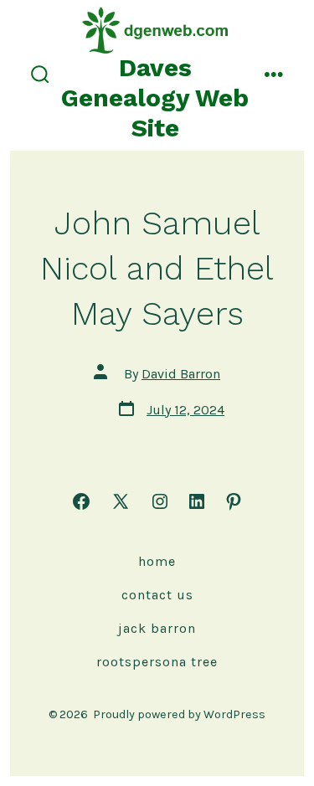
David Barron (181, 374)
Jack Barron (157, 628)
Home (157, 561)
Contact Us (157, 595)
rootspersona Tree (157, 662)
